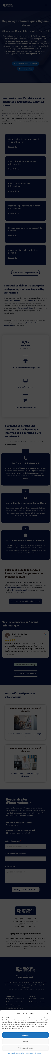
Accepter (25, 1035)
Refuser (25, 1041)
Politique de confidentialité (16, 1053)
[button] (47, 1013)
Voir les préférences (26, 1048)
